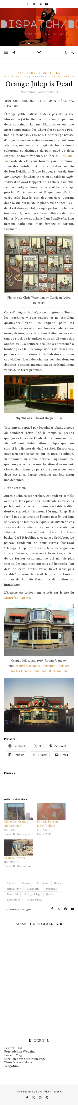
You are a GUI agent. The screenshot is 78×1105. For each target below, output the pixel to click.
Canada (11, 883)
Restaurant (13, 899)
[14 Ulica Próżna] (18, 847)
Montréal (12, 894)
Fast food (42, 883)
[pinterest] (46, 4)
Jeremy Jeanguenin (22, 909)
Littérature (44, 76)
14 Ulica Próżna (14, 858)
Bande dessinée (40, 73)
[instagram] (40, 4)
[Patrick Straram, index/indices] (51, 811)
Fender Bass (13, 1048)
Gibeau (58, 883)
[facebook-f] (28, 4)
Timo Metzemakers (18, 1062)
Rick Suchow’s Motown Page (25, 1058)
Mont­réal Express (17, 597)
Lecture (23, 76)
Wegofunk (11, 1066)
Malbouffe (33, 888)
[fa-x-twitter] (34, 4)
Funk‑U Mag (13, 1055)
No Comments (48, 92)
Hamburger (14, 888)
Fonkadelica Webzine (19, 1051)
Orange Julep (32, 894)
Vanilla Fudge (34, 899)
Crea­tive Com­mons (27, 665)
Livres (64, 76)
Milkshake (52, 888)
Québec (50, 894)
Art (21, 73)
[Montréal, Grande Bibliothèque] (18, 811)
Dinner (26, 883)
